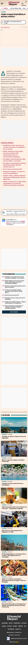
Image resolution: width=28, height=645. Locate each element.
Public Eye (18, 629)
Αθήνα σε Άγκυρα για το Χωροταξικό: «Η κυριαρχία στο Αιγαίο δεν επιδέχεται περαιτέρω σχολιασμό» (14, 183)
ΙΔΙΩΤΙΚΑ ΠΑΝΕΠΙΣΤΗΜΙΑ (15, 8)
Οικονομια (5, 623)
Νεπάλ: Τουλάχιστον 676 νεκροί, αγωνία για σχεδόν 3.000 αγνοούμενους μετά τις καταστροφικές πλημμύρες (13, 154)
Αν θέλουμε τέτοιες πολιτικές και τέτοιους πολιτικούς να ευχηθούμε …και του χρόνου (14, 147)
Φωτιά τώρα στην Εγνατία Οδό (12, 169)
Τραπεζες (20, 626)
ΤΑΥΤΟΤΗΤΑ (17, 635)
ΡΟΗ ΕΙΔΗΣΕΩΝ (23, 4)
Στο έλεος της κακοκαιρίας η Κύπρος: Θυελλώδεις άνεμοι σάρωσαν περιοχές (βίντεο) (14, 165)
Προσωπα (24, 623)
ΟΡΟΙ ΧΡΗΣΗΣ (11, 635)
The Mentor (11, 629)
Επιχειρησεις (17, 623)
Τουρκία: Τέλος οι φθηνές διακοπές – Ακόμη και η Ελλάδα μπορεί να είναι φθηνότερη (14, 177)
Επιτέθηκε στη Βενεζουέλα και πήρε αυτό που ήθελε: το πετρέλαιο (14, 160)
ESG (25, 626)
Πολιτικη (9, 626)
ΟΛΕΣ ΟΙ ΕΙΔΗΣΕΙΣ (14, 312)
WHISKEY (17, 642)
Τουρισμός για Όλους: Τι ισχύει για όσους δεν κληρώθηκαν (14, 172)
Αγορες (11, 623)
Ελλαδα (4, 626)
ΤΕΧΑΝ (24, 8)
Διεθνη (15, 626)
